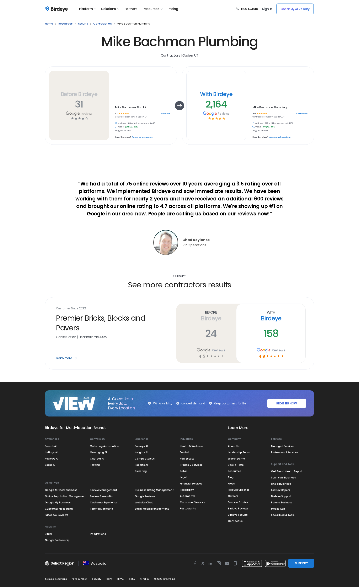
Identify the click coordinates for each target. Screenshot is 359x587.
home (49, 24)
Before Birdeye (79, 94)
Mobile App (278, 508)
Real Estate (187, 458)
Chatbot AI (97, 458)
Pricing (173, 9)
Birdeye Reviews (238, 508)
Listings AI (51, 452)
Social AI (50, 465)
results (83, 24)
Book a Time (236, 465)
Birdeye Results (238, 515)
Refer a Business (281, 502)
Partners (131, 9)
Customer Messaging (59, 508)
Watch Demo (236, 458)
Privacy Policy (79, 579)
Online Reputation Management (66, 496)
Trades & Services (191, 465)
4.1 (116, 113)
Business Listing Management (154, 490)
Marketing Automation (104, 446)
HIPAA (120, 579)
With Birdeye (216, 94)
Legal (183, 477)
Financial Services (191, 483)
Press (231, 483)
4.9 (254, 113)
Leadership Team (239, 452)
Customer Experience (104, 502)
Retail (183, 471)
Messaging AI (98, 452)
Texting (95, 465)
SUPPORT (301, 563)
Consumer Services (192, 502)
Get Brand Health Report (286, 471)
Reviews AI (51, 458)
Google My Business (58, 502)
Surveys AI (141, 446)
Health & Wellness (191, 446)
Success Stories (238, 502)
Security (96, 579)
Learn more (69, 358)
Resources (151, 9)
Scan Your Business (283, 477)
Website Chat (144, 502)
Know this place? (123, 137)
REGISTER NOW (286, 403)
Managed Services (282, 446)
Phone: (121, 127)
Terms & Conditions (56, 579)
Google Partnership (57, 540)
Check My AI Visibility (295, 9)
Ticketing (141, 471)
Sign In (267, 9)
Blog (231, 477)
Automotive (187, 496)
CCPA (132, 579)
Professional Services (284, 452)
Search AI (51, 446)
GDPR (109, 579)
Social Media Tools (283, 515)
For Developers (280, 490)
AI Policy (144, 579)
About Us (234, 446)
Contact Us (235, 521)
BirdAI (48, 534)
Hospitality (187, 490)
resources (65, 24)
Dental (184, 452)
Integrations (98, 534)
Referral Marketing (101, 508)
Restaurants (188, 508)
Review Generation (102, 496)
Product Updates (239, 490)
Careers (233, 496)
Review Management (103, 490)
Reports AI (141, 465)
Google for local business (61, 490)
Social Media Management (152, 508)
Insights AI (141, 452)
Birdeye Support (281, 496)
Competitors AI (145, 458)
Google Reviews (145, 496)
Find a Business (281, 484)
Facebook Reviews (56, 515)
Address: (122, 123)
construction (102, 24)
